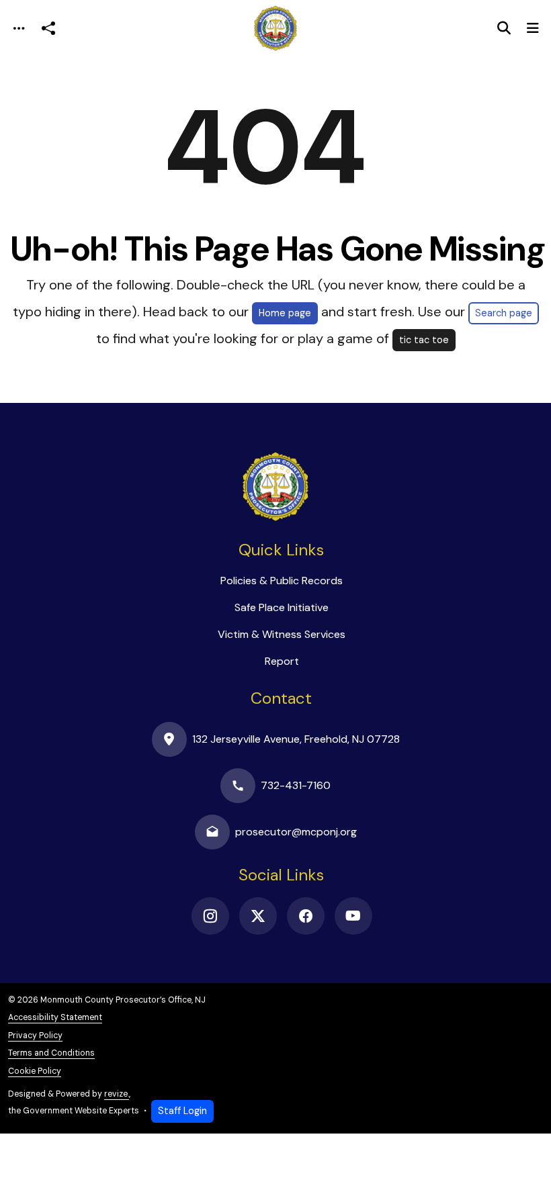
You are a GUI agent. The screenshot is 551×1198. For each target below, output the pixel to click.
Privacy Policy (35, 1035)
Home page (285, 313)
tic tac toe (424, 340)
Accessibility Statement (55, 1017)
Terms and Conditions (51, 1053)
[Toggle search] (504, 28)
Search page (503, 313)
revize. (116, 1094)
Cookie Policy (34, 1071)
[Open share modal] (48, 28)
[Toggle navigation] (18, 28)
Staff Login (182, 1111)
